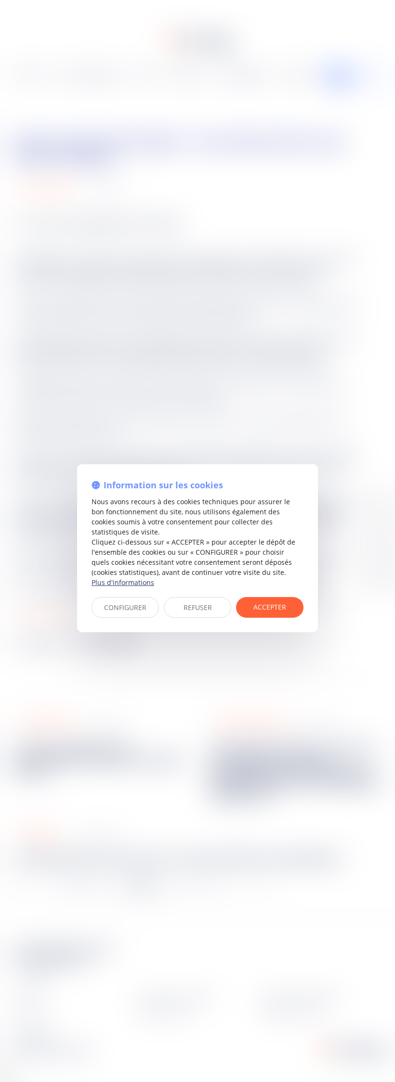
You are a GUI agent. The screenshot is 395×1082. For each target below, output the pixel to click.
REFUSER (198, 607)
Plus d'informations (123, 582)
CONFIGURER (125, 607)
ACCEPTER (269, 606)
